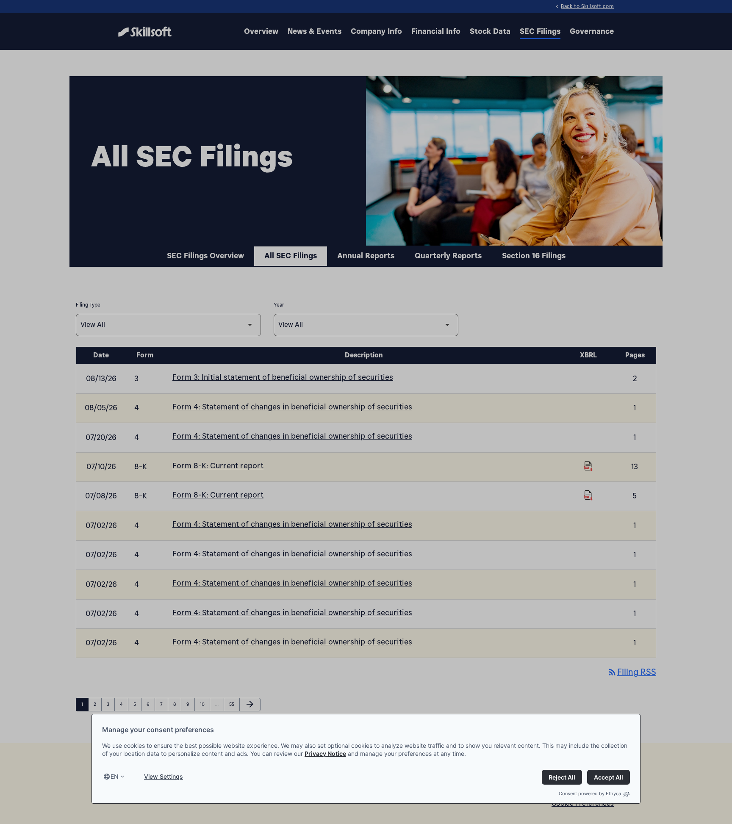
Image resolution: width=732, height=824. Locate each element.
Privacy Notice (325, 753)
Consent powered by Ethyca (590, 793)
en (115, 776)
